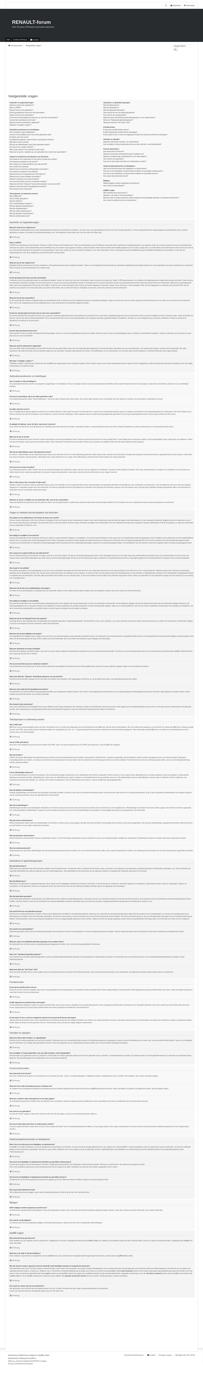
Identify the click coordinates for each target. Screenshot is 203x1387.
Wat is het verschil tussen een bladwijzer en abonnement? (125, 169)
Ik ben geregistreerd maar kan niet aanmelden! (27, 113)
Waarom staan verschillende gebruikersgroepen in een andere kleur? (129, 118)
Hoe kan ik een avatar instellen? (22, 147)
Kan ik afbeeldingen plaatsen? (21, 204)
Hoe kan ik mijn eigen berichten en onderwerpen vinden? (124, 161)
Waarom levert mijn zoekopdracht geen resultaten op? (123, 154)
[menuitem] (20, 40)
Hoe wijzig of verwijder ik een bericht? (24, 162)
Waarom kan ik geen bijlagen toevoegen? (25, 177)
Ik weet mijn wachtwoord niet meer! (23, 120)
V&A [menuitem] (8, 40)
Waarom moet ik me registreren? (22, 105)
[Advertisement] (91, 74)
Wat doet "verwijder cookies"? (21, 125)
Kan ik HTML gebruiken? (19, 199)
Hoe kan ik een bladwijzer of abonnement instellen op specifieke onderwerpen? (133, 171)
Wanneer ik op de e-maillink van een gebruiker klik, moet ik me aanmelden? (38, 152)
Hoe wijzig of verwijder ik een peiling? (24, 172)
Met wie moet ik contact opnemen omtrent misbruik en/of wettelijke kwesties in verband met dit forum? (141, 198)
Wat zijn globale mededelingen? (22, 206)
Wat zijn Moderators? (111, 108)
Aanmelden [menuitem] (190, 5)
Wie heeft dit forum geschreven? (115, 193)
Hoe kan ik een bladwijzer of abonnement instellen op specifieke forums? (130, 173)
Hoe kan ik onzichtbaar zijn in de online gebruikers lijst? (30, 135)
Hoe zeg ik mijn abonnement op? (115, 176)
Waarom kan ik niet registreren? (21, 110)
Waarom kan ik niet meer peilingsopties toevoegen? (29, 169)
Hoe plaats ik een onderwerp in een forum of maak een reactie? (33, 159)
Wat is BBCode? (16, 196)
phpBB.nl (32, 1358)
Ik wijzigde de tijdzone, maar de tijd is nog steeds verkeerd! (32, 140)
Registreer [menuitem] (177, 5)
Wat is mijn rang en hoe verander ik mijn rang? (27, 149)
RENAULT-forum (31, 22)
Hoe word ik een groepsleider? (114, 115)
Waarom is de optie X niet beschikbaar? (118, 195)
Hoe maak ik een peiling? (19, 167)
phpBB (20, 1355)
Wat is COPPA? (15, 108)
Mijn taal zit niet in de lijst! (19, 142)
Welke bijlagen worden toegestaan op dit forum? (121, 183)
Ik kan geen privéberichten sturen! (116, 130)
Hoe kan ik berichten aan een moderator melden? (28, 181)
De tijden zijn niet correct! (19, 137)
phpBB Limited (92, 1241)
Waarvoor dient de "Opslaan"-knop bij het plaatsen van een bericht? (35, 184)
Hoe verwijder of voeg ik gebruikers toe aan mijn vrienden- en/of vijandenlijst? (132, 144)
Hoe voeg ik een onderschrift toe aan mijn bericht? (28, 164)
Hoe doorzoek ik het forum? (113, 151)
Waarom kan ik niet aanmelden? (22, 115)
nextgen (44, 1361)
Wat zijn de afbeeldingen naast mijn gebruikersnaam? (30, 145)
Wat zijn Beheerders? (111, 105)
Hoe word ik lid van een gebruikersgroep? (119, 113)
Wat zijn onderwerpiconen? (20, 216)
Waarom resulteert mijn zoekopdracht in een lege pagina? (125, 156)
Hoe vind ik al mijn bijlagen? (114, 186)
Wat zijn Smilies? (16, 201)
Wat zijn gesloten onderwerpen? (22, 213)
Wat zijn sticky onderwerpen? (20, 211)
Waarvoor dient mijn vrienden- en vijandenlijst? (121, 142)
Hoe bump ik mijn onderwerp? (21, 189)
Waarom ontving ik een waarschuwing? (24, 179)
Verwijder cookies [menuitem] (165, 1355)
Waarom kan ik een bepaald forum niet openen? (28, 174)
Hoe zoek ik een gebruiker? (113, 159)
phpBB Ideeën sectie (125, 1256)
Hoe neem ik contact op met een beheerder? (120, 200)
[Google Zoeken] (175, 49)
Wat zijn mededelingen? (19, 208)
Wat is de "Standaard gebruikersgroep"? (118, 120)
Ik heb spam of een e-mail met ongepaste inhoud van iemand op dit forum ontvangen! (135, 135)
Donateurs (140, 1355)
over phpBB (184, 1241)
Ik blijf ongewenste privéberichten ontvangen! (120, 132)
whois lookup (159, 1268)
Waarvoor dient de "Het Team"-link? (116, 122)
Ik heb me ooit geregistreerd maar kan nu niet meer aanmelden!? (34, 118)
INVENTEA (35, 1361)
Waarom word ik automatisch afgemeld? (25, 122)
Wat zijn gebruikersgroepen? (114, 110)
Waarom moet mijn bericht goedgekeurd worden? (28, 186)
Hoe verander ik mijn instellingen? (22, 132)
